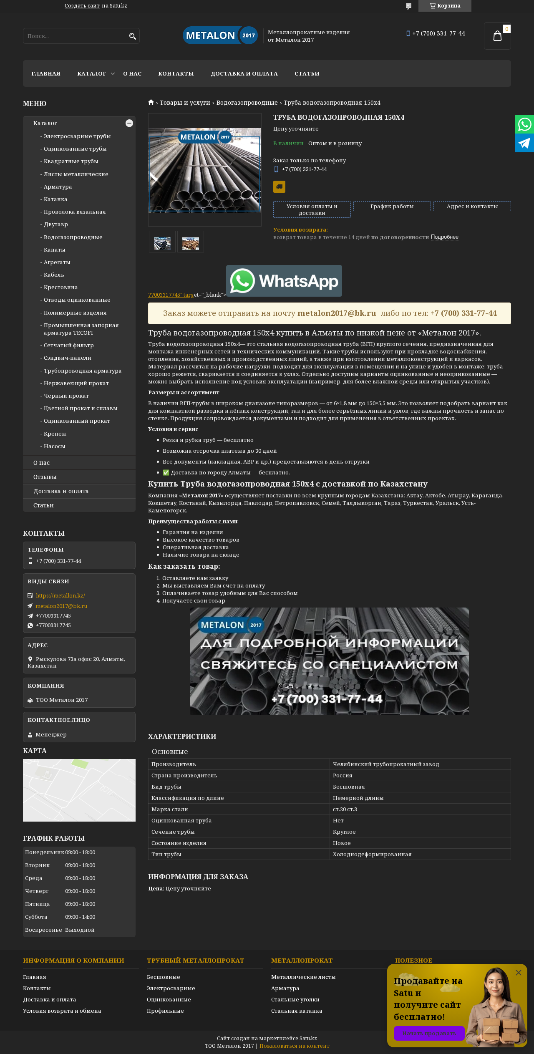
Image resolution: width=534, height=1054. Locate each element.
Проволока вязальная (75, 211)
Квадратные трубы (71, 161)
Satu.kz (308, 1038)
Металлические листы (303, 977)
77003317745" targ (171, 294)
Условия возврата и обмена (62, 1010)
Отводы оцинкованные (77, 299)
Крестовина (61, 287)
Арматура (58, 186)
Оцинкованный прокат (77, 420)
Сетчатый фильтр (69, 345)
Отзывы (45, 477)
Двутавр (56, 224)
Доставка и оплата (244, 73)
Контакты (176, 73)
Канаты (54, 249)
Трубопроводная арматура (83, 370)
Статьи (307, 73)
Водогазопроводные (247, 102)
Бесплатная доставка (279, 187)
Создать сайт (82, 6)
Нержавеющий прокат (76, 383)
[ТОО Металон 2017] (220, 35)
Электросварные (171, 988)
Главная (45, 73)
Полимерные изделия (75, 312)
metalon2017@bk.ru (61, 606)
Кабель (54, 274)
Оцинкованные (169, 999)
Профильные (165, 1010)
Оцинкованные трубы (75, 148)
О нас (132, 73)
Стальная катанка (296, 1010)
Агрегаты (57, 262)
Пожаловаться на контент (294, 1045)
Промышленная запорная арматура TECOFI (81, 328)
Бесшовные (163, 977)
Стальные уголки (295, 999)
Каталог (91, 73)
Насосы (54, 446)
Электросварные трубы (77, 136)
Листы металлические (76, 174)
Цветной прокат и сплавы (81, 408)
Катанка (56, 199)
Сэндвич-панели (67, 357)
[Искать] (132, 36)
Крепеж (55, 433)
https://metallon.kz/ (60, 595)
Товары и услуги (185, 102)
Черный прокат (66, 395)
